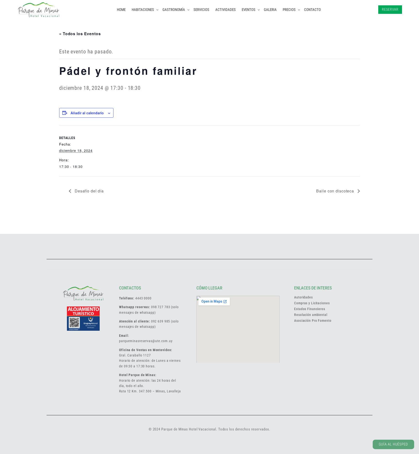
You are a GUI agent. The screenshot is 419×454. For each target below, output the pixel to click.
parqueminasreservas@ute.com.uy (145, 341)
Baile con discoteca (335, 191)
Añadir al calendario (87, 112)
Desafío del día (88, 191)
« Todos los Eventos (80, 33)
